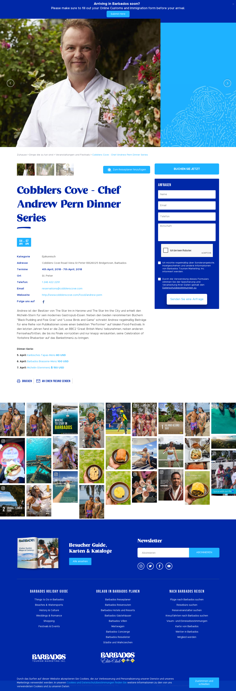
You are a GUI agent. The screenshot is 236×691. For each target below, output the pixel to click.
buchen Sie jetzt (187, 169)
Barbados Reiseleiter (118, 637)
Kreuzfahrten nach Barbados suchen (187, 616)
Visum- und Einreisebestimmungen (187, 621)
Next (226, 83)
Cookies (71, 682)
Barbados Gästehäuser (118, 616)
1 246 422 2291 (51, 282)
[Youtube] (169, 566)
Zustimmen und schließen (204, 682)
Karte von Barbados (187, 626)
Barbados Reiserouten (118, 605)
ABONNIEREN (204, 552)
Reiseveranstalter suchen (187, 610)
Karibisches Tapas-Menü (46, 355)
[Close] (233, 3)
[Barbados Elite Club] (118, 657)
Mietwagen (117, 626)
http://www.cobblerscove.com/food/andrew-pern (72, 295)
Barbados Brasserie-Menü (48, 361)
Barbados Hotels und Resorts (118, 610)
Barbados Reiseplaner (118, 599)
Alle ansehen (80, 561)
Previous (9, 83)
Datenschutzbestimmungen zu (179, 288)
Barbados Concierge (118, 632)
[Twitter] (150, 566)
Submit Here (118, 14)
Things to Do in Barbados (49, 599)
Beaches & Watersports (49, 605)
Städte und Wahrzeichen (118, 642)
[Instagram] (141, 566)
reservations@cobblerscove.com (62, 288)
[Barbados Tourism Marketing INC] (49, 658)
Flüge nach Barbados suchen (187, 599)
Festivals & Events (49, 626)
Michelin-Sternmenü (45, 368)
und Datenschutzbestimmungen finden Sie (102, 682)
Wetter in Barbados (187, 632)
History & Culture (49, 610)
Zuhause (22, 155)
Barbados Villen (118, 621)
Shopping (49, 621)
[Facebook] (43, 301)
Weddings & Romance (49, 616)
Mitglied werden (186, 637)
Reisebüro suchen (187, 605)
